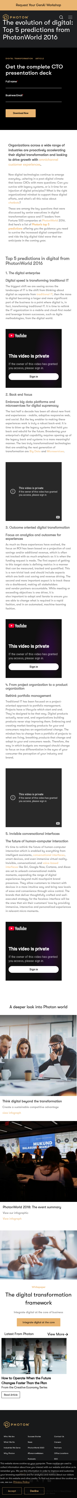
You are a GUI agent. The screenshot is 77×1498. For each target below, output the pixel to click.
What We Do (9, 1442)
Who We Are (9, 1436)
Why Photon (9, 1453)
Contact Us (59, 1436)
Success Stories (34, 1436)
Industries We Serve (12, 1448)
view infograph (11, 1112)
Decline (34, 1490)
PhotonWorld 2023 (36, 1448)
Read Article (11, 1394)
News (30, 1442)
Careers (57, 1442)
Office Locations (61, 1453)
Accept (12, 1490)
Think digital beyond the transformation (32, 1101)
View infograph (12, 1218)
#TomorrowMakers (35, 1453)
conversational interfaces (49, 855)
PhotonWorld (50, 220)
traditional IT (45, 294)
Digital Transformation (19, 59)
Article (40, 59)
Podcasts (32, 1459)
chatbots (13, 202)
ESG (56, 1459)
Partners (57, 1448)
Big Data (35, 451)
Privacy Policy (21, 1481)
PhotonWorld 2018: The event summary (32, 1207)
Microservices (55, 451)
